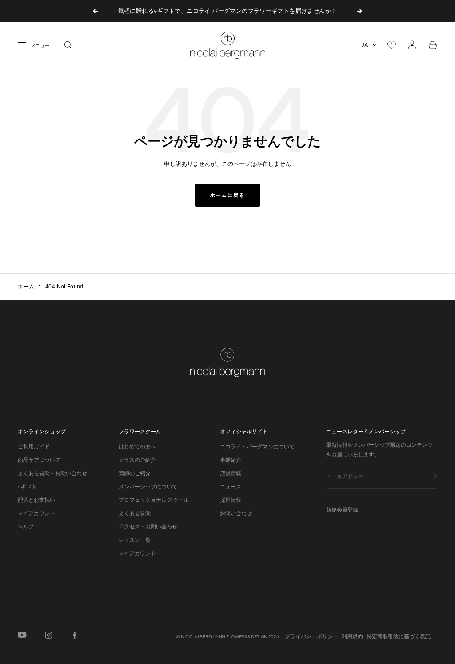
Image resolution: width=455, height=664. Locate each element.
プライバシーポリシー (311, 636)
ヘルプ (26, 527)
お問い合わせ (236, 513)
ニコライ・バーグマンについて (257, 447)
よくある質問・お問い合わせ (52, 473)
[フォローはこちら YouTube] (22, 637)
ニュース (230, 487)
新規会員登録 (342, 510)
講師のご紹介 (135, 473)
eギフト (27, 487)
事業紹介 (230, 460)
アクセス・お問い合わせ (148, 527)
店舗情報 (230, 473)
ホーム (26, 287)
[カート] (432, 45)
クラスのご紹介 (137, 460)
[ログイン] (412, 44)
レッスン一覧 (135, 540)
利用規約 (352, 636)
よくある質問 (135, 513)
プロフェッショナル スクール (154, 500)
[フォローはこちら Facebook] (74, 637)
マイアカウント (36, 513)
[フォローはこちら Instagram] (48, 637)
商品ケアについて (39, 460)
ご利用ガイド (34, 447)
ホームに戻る (227, 195)
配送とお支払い (36, 500)
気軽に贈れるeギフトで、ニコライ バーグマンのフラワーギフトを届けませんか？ (227, 11)
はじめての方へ (137, 447)
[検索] (68, 45)
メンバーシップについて (148, 487)
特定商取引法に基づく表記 (399, 636)
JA (365, 45)
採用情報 (230, 500)
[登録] (435, 477)
